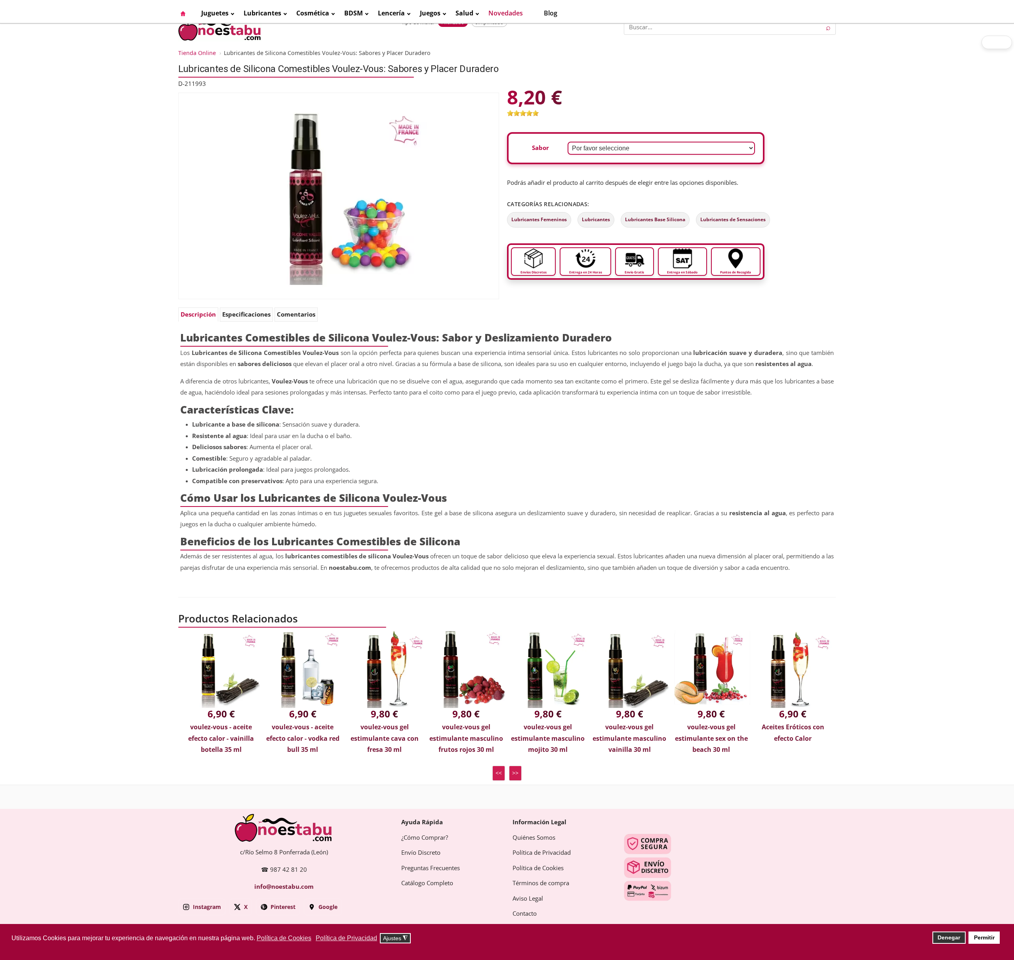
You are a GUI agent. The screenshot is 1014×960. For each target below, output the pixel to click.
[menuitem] (187, 13)
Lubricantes (596, 219)
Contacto (525, 913)
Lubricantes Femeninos (539, 219)
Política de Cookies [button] (284, 938)
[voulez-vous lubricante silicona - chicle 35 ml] (339, 195)
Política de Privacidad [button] (346, 938)
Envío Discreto (420, 852)
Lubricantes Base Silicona (655, 219)
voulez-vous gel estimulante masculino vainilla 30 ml (629, 738)
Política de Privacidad (542, 852)
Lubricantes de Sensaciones (733, 219)
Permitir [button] (984, 937)
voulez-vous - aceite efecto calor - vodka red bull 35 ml (302, 738)
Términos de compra (541, 883)
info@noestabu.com (284, 886)
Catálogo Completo (427, 883)
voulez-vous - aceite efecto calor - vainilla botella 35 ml (221, 738)
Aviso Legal (528, 898)
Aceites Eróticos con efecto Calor (793, 732)
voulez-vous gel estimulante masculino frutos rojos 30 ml (466, 738)
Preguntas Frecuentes (430, 868)
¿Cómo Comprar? (424, 837)
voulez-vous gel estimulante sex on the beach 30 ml (711, 738)
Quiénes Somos (534, 837)
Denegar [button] (949, 937)
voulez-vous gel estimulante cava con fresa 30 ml (385, 738)
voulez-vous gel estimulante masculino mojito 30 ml (548, 738)
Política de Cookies (538, 868)
